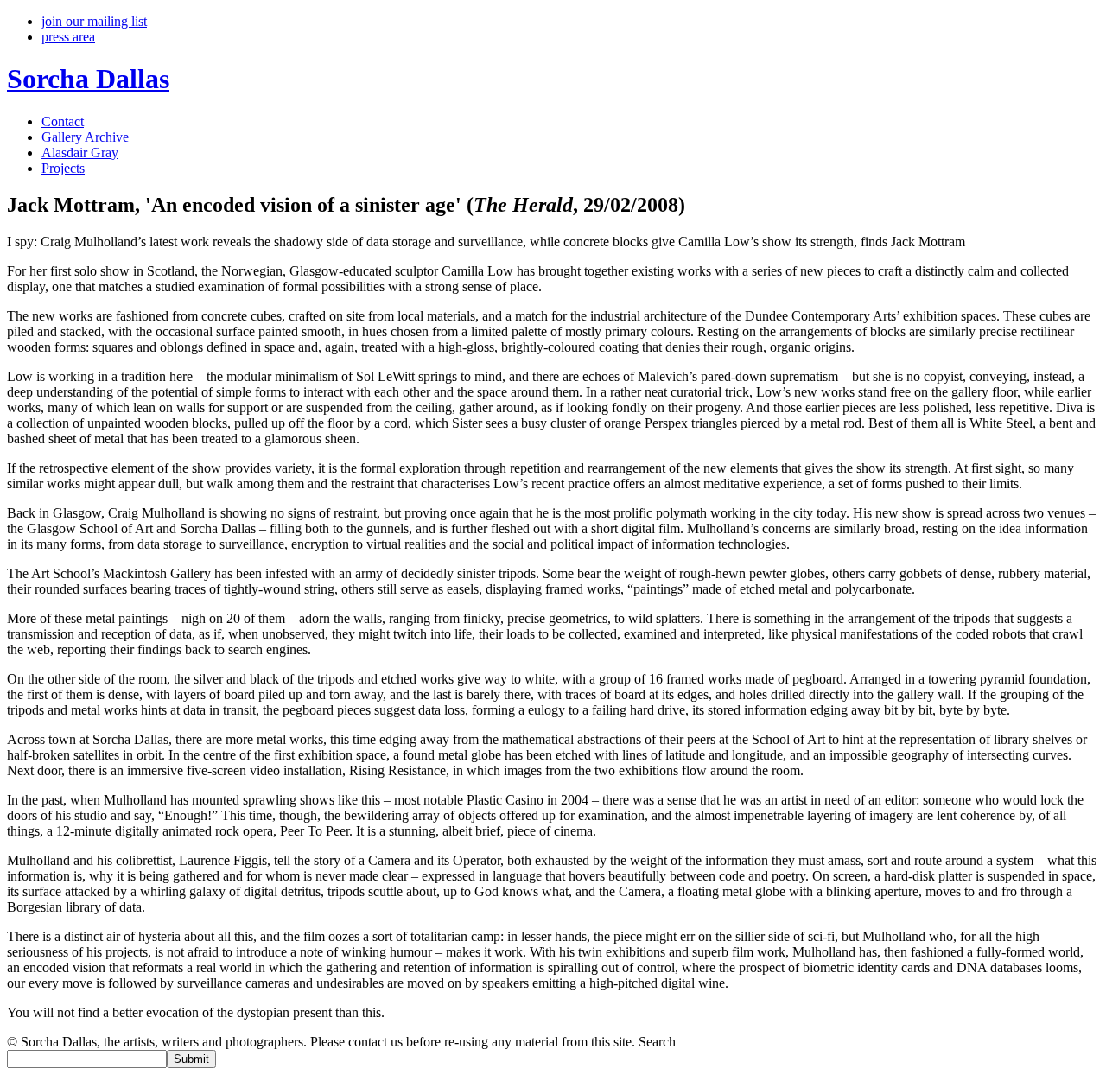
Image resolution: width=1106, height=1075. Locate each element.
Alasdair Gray (79, 152)
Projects (63, 168)
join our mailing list (94, 21)
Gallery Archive (85, 137)
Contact (62, 121)
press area (68, 36)
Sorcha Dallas (88, 78)
